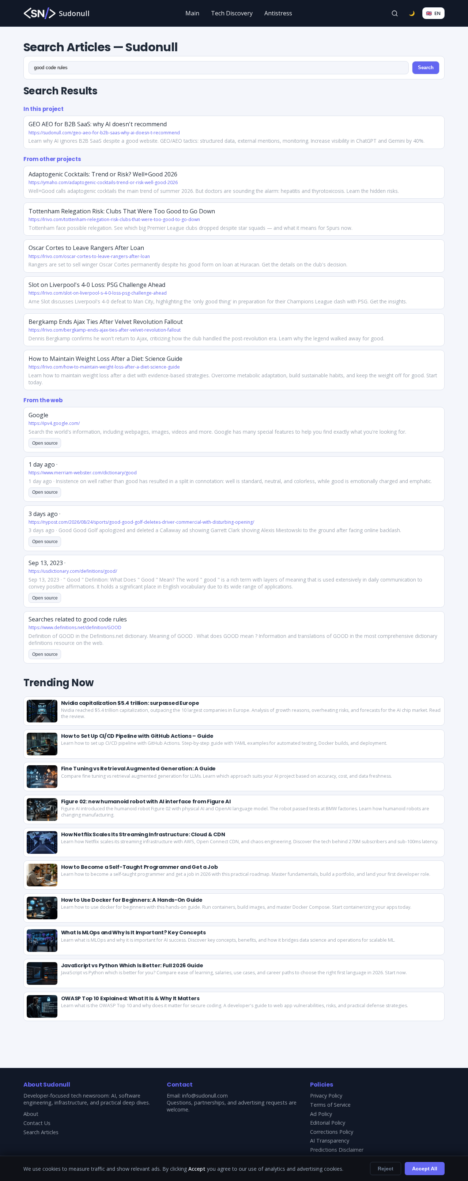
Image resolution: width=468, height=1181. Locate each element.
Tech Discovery (232, 13)
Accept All (424, 1168)
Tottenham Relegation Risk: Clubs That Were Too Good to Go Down (122, 211)
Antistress (278, 13)
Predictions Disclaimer (336, 1149)
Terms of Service (330, 1104)
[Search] (394, 13)
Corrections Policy (331, 1131)
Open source (45, 443)
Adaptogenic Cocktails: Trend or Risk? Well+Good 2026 (103, 174)
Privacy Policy (326, 1095)
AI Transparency (329, 1140)
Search (426, 67)
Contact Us (36, 1123)
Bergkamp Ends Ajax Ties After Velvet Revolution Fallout (106, 322)
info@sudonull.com (205, 1095)
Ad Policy (321, 1113)
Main (192, 13)
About (30, 1113)
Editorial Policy (327, 1122)
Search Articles (40, 1132)
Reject (385, 1168)
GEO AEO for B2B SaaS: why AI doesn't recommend (98, 124)
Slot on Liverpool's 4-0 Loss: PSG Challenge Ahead (97, 285)
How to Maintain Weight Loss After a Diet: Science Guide (105, 359)
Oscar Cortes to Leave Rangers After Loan (86, 248)
